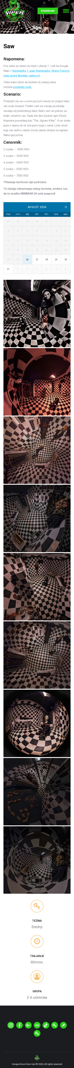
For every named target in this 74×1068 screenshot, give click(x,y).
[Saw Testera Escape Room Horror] (37, 313)
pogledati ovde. (22, 87)
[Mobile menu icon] (66, 11)
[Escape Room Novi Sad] (37, 382)
